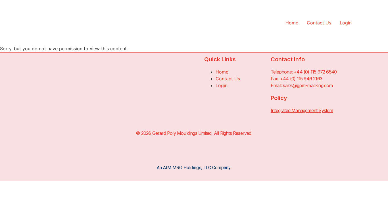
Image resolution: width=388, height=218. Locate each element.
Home (291, 23)
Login (346, 23)
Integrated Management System (302, 110)
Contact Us (319, 23)
